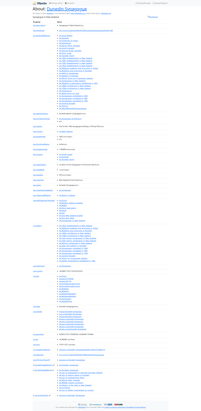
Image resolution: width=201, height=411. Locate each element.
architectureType (41, 119)
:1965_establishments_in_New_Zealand (75, 63)
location (38, 154)
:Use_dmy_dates (66, 218)
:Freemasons (65, 91)
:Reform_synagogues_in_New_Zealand (75, 243)
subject (37, 226)
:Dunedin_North (66, 56)
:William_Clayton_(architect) (71, 383)
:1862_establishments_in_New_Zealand (75, 66)
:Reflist (63, 205)
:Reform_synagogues (68, 73)
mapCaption (39, 165)
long (36, 344)
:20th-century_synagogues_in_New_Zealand (77, 241)
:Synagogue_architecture (70, 119)
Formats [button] (70, 3)
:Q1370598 (66, 279)
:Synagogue (65, 43)
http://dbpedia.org (78, 13)
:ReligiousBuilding (67, 294)
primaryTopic (41, 395)
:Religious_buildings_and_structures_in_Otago (78, 68)
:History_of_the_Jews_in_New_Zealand (75, 385)
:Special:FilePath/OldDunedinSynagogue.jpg (81, 355)
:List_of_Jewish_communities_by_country (76, 390)
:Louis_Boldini (65, 36)
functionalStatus (41, 144)
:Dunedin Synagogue (70, 311)
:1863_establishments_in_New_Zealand (75, 58)
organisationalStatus (43, 190)
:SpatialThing (65, 301)
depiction (38, 355)
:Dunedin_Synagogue (72, 360)
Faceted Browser (144, 3)
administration (40, 113)
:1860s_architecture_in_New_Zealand (75, 86)
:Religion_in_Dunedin (68, 76)
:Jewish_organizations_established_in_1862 (77, 261)
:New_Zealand (66, 131)
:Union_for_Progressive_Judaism (73, 258)
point (37, 271)
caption (37, 126)
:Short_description (67, 208)
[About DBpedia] (40, 3)
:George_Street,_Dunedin (70, 51)
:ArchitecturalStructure (69, 284)
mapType (38, 180)
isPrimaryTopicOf (41, 360)
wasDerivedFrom (41, 350)
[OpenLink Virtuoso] (82, 404)
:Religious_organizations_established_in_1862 (78, 83)
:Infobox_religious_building (71, 203)
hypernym (39, 266)
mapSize (38, 175)
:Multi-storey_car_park (69, 93)
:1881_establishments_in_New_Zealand (75, 61)
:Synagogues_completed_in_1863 (73, 96)
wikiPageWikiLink (41, 36)
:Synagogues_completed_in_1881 (73, 98)
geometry (38, 334)
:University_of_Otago (68, 41)
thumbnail (38, 30)
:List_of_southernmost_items (71, 378)
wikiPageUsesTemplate (44, 200)
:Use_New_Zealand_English (71, 215)
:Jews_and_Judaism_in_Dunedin (72, 246)
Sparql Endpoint (161, 3)
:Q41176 (65, 281)
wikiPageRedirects (43, 365)
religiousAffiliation (42, 195)
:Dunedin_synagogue (68, 365)
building (50, 13)
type (36, 276)
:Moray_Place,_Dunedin (69, 46)
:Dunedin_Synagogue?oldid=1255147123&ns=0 (82, 350)
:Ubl (62, 213)
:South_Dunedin (66, 48)
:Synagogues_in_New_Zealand (72, 81)
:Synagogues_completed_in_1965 (73, 101)
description (39, 25)
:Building (64, 289)
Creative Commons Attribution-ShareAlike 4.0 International (125, 407)
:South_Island (65, 154)
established (39, 136)
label (36, 306)
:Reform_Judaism (67, 195)
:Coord (63, 200)
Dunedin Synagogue (67, 9)
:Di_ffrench (64, 388)
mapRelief (38, 170)
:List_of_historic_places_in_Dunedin (74, 375)
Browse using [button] (56, 3)
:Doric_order (65, 53)
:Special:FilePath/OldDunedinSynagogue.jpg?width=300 (86, 30)
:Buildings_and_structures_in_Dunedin (75, 71)
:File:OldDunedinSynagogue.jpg (72, 108)
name (37, 185)
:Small (62, 210)
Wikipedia (82, 407)
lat (35, 339)
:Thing (62, 276)
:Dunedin (64, 38)
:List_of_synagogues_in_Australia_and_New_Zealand (80, 373)
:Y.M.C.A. (63, 106)
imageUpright (40, 149)
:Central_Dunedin (67, 103)
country (38, 131)
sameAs (37, 311)
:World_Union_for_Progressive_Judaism (76, 78)
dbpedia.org (106, 13)
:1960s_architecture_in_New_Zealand (75, 88)
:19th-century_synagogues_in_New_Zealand (77, 238)
